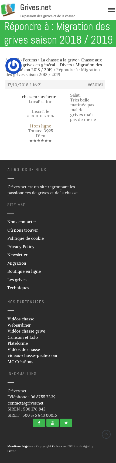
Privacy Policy (21, 246)
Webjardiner (19, 325)
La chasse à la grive (58, 60)
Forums (30, 60)
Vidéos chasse (21, 318)
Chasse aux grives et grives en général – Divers (53, 62)
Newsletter (17, 254)
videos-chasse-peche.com (32, 355)
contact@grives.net (25, 403)
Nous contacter (21, 221)
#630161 (95, 84)
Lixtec (11, 451)
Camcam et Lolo (23, 337)
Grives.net (36, 7)
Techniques (18, 287)
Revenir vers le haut (106, 434)
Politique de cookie (25, 238)
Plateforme (18, 343)
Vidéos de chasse (24, 349)
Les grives (16, 279)
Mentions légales (20, 446)
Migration (16, 263)
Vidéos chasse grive (26, 331)
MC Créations (20, 361)
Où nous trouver (22, 230)
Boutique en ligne (24, 271)
